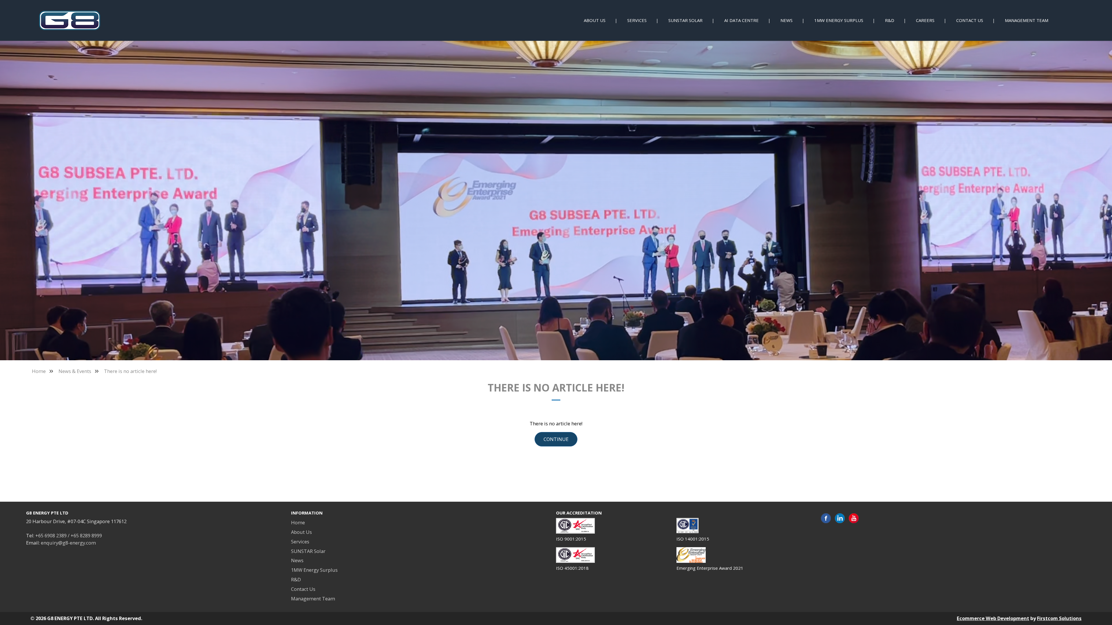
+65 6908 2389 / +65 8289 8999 (68, 535)
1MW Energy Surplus (314, 570)
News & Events (74, 371)
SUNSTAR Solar (308, 551)
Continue (556, 439)
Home (39, 371)
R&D (296, 579)
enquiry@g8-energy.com (68, 542)
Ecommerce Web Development (993, 618)
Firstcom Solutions (1059, 618)
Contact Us (303, 589)
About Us (301, 532)
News (297, 560)
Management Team (313, 598)
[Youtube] (854, 518)
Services (300, 541)
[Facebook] (826, 518)
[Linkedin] (840, 518)
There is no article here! (130, 371)
